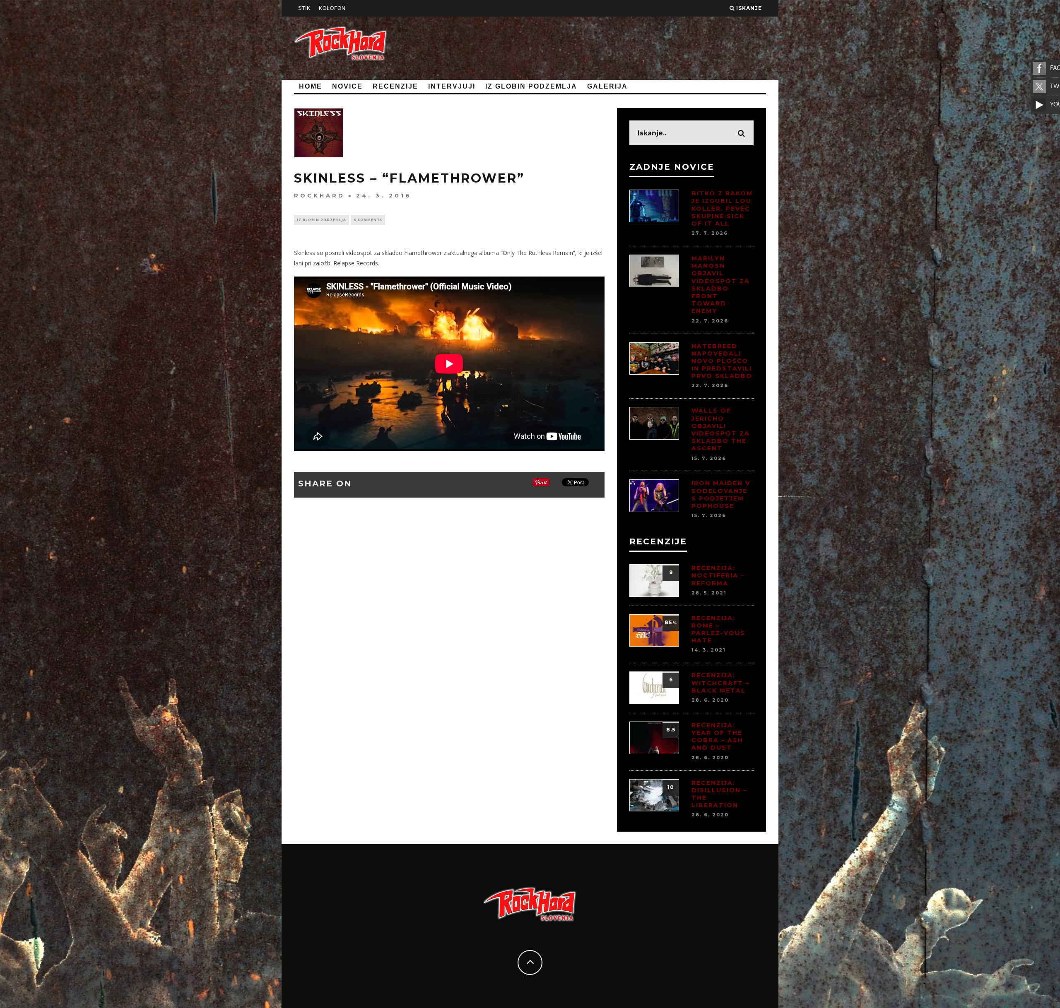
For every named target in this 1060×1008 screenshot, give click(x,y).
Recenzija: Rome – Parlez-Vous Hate (718, 629)
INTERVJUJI (451, 86)
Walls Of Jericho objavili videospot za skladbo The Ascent (720, 429)
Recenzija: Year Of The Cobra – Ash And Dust (717, 737)
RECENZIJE (395, 86)
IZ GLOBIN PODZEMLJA (531, 86)
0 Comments (368, 219)
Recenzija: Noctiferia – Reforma (717, 575)
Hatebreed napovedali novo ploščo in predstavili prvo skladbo (721, 361)
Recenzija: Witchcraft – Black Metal (720, 682)
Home (310, 86)
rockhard (319, 195)
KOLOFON (332, 8)
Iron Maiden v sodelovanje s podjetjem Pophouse (720, 494)
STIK (304, 8)
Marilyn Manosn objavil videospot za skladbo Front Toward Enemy (720, 285)
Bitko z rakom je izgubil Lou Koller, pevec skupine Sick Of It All (722, 208)
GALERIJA (607, 86)
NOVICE (347, 86)
